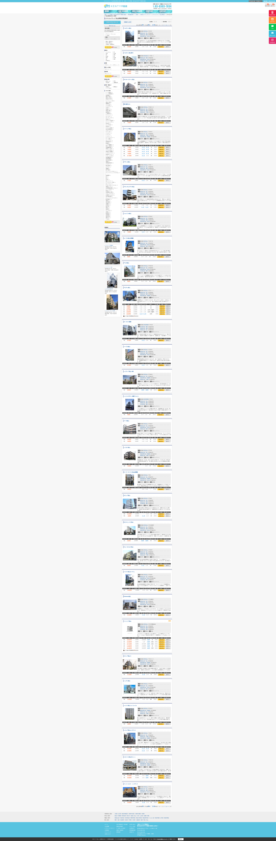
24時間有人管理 (110, 192)
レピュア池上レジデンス (130, 730)
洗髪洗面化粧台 (110, 162)
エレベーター (109, 140)
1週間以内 (116, 82)
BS (107, 178)
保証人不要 (109, 102)
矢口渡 (148, 36)
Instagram (272, 42)
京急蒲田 (122, 820)
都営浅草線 (133, 817)
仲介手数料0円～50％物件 (122, 824)
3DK (107, 57)
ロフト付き (109, 131)
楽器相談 (108, 95)
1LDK (115, 53)
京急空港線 (157, 817)
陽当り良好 (109, 96)
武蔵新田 (149, 136)
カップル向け (109, 124)
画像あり (108, 86)
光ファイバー (109, 181)
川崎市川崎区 (138, 813)
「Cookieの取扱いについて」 (162, 839)
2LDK (107, 56)
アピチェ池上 (127, 287)
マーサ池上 (126, 420)
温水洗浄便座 (109, 160)
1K (114, 52)
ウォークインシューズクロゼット (112, 173)
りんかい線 (151, 817)
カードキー (109, 116)
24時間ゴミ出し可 (110, 195)
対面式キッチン (110, 154)
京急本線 (122, 817)
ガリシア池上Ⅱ (127, 656)
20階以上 (108, 204)
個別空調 (108, 216)
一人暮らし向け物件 (121, 828)
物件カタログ (108, 834)
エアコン (108, 167)
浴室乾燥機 (109, 158)
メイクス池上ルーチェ (129, 571)
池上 (147, 31)
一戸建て (108, 35)
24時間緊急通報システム (111, 188)
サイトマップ (108, 832)
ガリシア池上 (127, 495)
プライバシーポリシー (110, 828)
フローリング (109, 130)
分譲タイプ (109, 109)
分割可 (108, 107)
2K (106, 54)
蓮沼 (147, 34)
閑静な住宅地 (109, 98)
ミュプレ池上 (127, 680)
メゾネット (109, 133)
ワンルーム (108, 52)
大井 (138, 815)
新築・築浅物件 (120, 830)
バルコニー (109, 136)
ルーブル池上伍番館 (128, 238)
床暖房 (108, 168)
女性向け (108, 126)
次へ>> (167, 25)
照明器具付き (109, 141)
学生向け (108, 123)
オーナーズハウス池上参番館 (131, 472)
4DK (114, 59)
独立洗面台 (109, 165)
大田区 (144, 31)
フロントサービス (110, 193)
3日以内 (107, 82)
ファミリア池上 (127, 621)
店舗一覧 (132, 832)
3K (114, 56)
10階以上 (108, 203)
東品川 (116, 815)
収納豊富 (108, 175)
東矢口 (147, 55)
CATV (108, 179)
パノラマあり (108, 88)
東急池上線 (142, 33)
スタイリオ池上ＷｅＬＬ (130, 757)
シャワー (108, 164)
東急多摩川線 (143, 36)
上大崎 (141, 815)
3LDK (115, 57)
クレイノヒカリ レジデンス (131, 783)
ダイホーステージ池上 (129, 79)
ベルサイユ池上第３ (128, 52)
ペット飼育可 (109, 92)
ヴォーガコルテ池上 (128, 547)
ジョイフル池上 (127, 213)
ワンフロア (109, 210)
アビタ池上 (126, 262)
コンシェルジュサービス (111, 197)
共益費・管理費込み (110, 44)
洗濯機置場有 (109, 147)
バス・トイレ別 (110, 155)
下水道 (108, 219)
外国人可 (108, 119)
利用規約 (107, 830)
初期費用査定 (272, 14)
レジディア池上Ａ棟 (128, 371)
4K (106, 59)
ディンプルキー (110, 189)
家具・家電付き (110, 146)
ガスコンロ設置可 (110, 120)
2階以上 (108, 200)
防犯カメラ (109, 190)
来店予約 (272, 21)
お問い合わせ (132, 824)
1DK (107, 53)
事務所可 (108, 103)
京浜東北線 (142, 60)
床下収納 (108, 169)
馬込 (144, 820)
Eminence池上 (127, 596)
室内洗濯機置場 (110, 129)
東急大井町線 (139, 817)
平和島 (130, 820)
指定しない (108, 81)
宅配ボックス (109, 186)
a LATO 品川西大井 (109, 288)
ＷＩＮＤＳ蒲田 (127, 321)
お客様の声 (132, 828)
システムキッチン (110, 153)
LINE (272, 28)
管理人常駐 (109, 110)
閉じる (180, 839)
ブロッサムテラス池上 (129, 186)
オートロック (109, 183)
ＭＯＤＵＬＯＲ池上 (128, 522)
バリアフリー (109, 106)
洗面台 (108, 161)
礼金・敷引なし (109, 42)
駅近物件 (119, 832)
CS (107, 176)
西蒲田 (147, 324)
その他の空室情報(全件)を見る (131, 316)
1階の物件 (108, 202)
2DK (114, 54)
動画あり (115, 86)
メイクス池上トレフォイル (130, 705)
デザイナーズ (109, 99)
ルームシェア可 (110, 122)
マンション (113, 34)
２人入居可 (109, 105)
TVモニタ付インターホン (112, 185)
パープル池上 (127, 346)
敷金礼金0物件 (120, 826)
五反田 (126, 820)
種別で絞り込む (112, 25)
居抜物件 (108, 214)
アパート (108, 34)
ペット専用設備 (110, 93)
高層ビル (108, 212)
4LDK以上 (108, 60)
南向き (108, 207)
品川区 (119, 813)
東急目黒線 (166, 817)
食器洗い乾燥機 (110, 151)
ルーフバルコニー (110, 137)
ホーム (106, 824)
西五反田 (124, 815)
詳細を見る (161, 46)
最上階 (108, 206)
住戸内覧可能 (109, 196)
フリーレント (109, 115)
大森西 (145, 815)
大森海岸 (138, 820)
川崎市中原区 (131, 813)
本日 (115, 81)
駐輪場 (108, 143)
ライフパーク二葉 (108, 267)
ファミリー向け (110, 127)
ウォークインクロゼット (111, 171)
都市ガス (108, 217)
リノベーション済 (110, 100)
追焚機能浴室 (109, 157)
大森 (118, 820)
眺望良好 (108, 112)
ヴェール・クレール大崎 (110, 310)
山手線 (161, 817)
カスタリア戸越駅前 (109, 245)
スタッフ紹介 (132, 826)
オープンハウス (110, 117)
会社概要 (107, 826)
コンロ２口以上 (110, 150)
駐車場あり (109, 199)
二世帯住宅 (109, 113)
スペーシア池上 (127, 128)
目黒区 (143, 813)
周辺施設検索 (132, 830)
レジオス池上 (127, 447)
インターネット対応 (111, 182)
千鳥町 (147, 112)
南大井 (128, 815)
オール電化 (109, 138)
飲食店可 (108, 213)
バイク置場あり (110, 144)
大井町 (133, 820)
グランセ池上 (127, 161)
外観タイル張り (110, 148)
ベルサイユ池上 (127, 28)
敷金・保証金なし (109, 41)
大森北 (132, 815)
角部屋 (108, 209)
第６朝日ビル (127, 104)
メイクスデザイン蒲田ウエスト (131, 396)
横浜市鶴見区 (125, 813)
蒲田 (147, 60)
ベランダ (108, 134)
